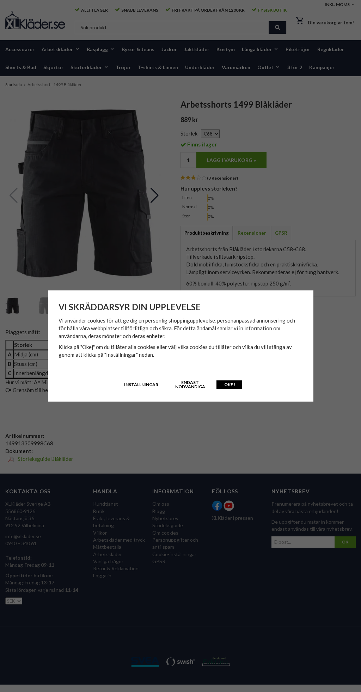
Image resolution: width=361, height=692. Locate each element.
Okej (229, 384)
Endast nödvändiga (190, 384)
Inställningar (141, 384)
